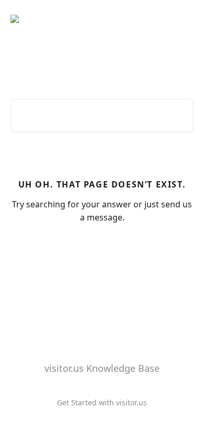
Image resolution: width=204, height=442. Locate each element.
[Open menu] (184, 19)
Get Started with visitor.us (102, 402)
